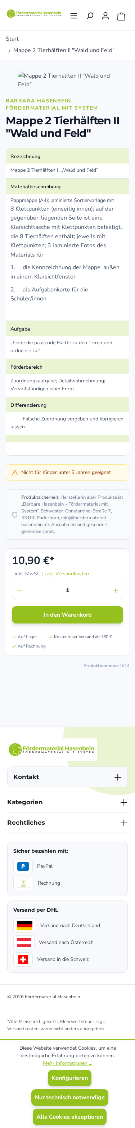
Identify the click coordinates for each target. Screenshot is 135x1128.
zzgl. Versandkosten (66, 573)
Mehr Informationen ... (67, 1063)
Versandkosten (23, 1029)
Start (12, 39)
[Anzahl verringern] (19, 590)
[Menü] (74, 14)
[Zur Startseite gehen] (34, 13)
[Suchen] (90, 14)
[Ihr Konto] (105, 14)
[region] (67, 80)
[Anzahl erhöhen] (115, 590)
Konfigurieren (69, 1078)
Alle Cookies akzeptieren (69, 1117)
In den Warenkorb (68, 615)
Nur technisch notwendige (70, 1097)
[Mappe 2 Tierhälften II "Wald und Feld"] (67, 80)
